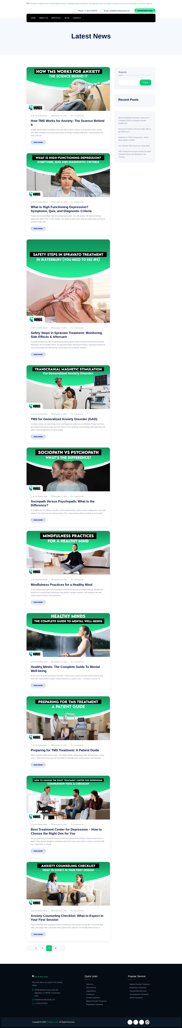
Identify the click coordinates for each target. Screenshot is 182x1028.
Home (33, 18)
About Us (43, 18)
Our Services (91, 988)
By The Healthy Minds (40, 116)
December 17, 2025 (60, 414)
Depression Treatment (94, 1004)
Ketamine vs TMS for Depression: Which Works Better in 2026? (133, 139)
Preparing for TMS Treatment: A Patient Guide (65, 750)
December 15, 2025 (60, 662)
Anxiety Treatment (93, 998)
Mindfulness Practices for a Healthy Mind (61, 584)
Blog (67, 18)
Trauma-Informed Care (138, 991)
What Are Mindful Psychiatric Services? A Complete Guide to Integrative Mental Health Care (133, 120)
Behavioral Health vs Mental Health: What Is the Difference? (134, 130)
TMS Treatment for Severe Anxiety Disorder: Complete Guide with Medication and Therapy (134, 154)
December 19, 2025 (60, 202)
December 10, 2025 (60, 824)
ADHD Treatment (136, 998)
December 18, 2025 (60, 328)
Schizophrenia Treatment (139, 994)
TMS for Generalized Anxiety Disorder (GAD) (64, 419)
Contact (77, 18)
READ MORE (38, 142)
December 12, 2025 (60, 745)
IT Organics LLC (52, 1022)
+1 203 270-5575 (90, 11)
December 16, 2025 (60, 579)
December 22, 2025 (60, 116)
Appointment (91, 991)
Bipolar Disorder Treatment (96, 1001)
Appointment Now (145, 11)
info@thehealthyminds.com (119, 11)
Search (122, 72)
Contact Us (90, 994)
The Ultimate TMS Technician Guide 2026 (134, 146)
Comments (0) (78, 116)
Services (55, 18)
